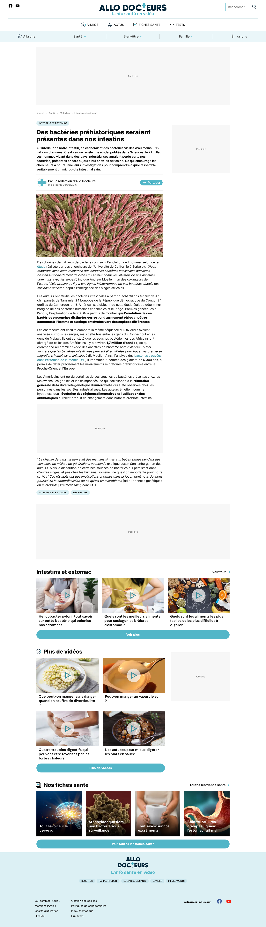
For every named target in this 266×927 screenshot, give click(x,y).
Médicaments (176, 880)
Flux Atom (77, 916)
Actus (119, 25)
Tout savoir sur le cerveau (54, 828)
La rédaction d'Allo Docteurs (75, 181)
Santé (77, 36)
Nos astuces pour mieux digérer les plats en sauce (132, 751)
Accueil (40, 113)
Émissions (239, 36)
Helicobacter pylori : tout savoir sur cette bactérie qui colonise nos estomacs (65, 620)
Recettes (87, 880)
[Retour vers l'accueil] (133, 9)
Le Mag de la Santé (134, 880)
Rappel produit (108, 880)
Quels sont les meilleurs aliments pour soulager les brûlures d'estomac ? (132, 620)
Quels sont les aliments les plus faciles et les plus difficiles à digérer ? (196, 620)
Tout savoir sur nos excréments (153, 828)
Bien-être (131, 36)
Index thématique (82, 911)
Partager (154, 182)
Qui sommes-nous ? (47, 901)
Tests (180, 25)
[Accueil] (133, 865)
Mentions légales (45, 906)
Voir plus (133, 635)
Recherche (80, 492)
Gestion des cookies (84, 901)
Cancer (157, 880)
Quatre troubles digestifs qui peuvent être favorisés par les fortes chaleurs (64, 754)
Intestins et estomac (85, 113)
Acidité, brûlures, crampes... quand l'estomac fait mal (202, 826)
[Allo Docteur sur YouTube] (228, 901)
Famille (184, 36)
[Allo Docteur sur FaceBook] (10, 6)
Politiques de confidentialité (88, 906)
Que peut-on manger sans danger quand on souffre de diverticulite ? (67, 700)
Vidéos (93, 25)
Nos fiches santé (66, 785)
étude (41, 266)
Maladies (65, 113)
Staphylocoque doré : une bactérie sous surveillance (107, 826)
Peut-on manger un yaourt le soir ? (133, 698)
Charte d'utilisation (46, 911)
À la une (29, 36)
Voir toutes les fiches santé (133, 844)
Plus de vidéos (62, 651)
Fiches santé (149, 25)
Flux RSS (40, 916)
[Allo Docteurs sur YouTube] (17, 6)
